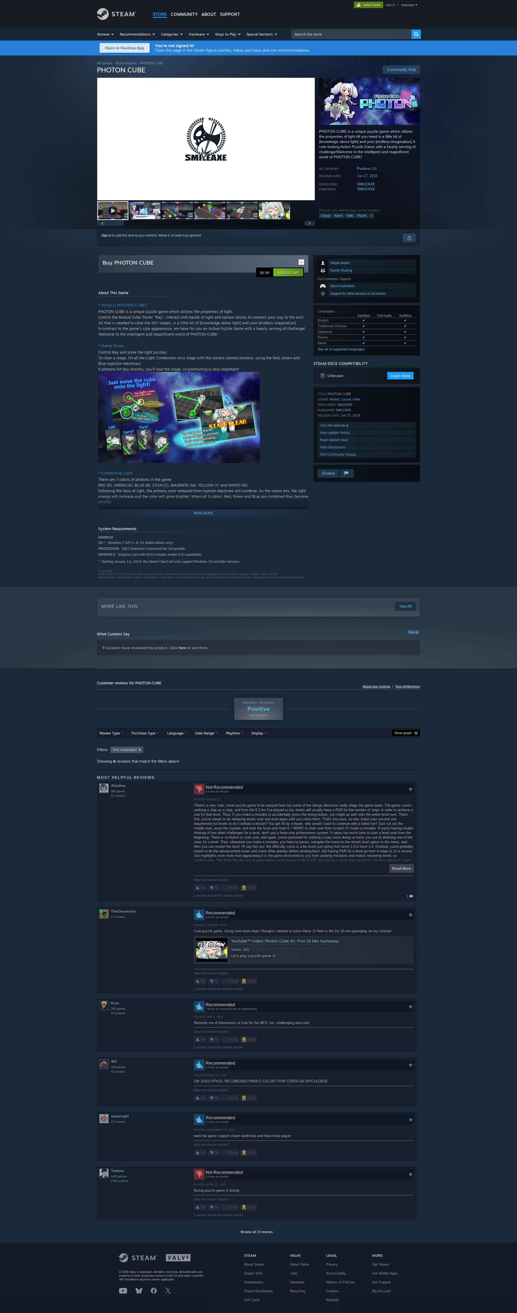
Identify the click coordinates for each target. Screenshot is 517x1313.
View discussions (332, 447)
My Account (381, 1291)
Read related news (334, 440)
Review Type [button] (110, 733)
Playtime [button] (233, 733)
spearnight (120, 1116)
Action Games (126, 63)
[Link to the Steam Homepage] (116, 18)
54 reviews (118, 1013)
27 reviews (118, 916)
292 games (118, 1008)
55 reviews (118, 1071)
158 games (118, 1067)
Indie (350, 215)
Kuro (115, 1003)
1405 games (119, 1176)
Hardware (297, 1282)
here (182, 648)
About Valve (299, 1264)
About (208, 14)
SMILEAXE (366, 184)
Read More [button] (401, 868)
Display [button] (257, 733)
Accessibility (336, 1273)
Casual (325, 215)
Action (338, 215)
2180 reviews (119, 1180)
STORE (160, 14)
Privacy (332, 1264)
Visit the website (333, 425)
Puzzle (361, 215)
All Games (104, 63)
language (407, 5)
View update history (335, 433)
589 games (118, 791)
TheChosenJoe (123, 911)
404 (114, 1061)
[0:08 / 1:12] (206, 139)
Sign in (106, 235)
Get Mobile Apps (385, 1273)
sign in (390, 5)
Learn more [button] (400, 376)
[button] (106, 34)
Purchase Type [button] (143, 733)
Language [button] (175, 733)
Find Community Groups (338, 454)
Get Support (381, 1282)
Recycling (297, 1291)
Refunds (332, 1300)
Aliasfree (118, 786)
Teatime (117, 1171)
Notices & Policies (340, 1282)
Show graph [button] (403, 733)
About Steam (254, 1264)
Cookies (332, 1291)
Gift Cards (252, 1300)
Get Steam (380, 1264)
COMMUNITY (184, 14)
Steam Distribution (258, 1291)
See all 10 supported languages (341, 349)
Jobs (294, 1273)
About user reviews (376, 686)
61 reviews (118, 795)
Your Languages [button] (125, 750)
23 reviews (118, 1121)
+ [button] (371, 215)
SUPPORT (230, 14)
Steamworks (253, 1282)
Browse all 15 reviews (257, 1232)
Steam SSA (253, 1273)
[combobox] (352, 34)
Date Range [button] (204, 733)
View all (413, 632)
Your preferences (407, 686)
